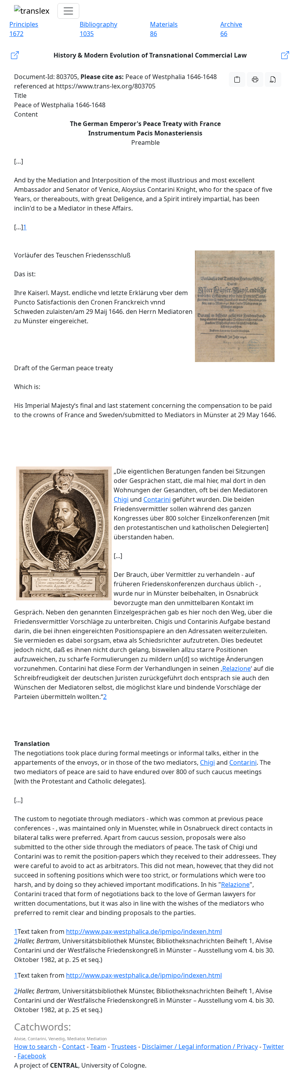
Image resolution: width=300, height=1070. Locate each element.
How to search (35, 1046)
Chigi (121, 499)
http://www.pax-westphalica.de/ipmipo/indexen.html (144, 931)
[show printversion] (255, 79)
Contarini (157, 499)
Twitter (273, 1046)
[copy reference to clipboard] (237, 79)
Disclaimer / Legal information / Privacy (200, 1046)
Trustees (124, 1046)
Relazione (236, 668)
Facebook (32, 1056)
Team (98, 1046)
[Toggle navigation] (68, 11)
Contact (73, 1046)
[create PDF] (273, 79)
